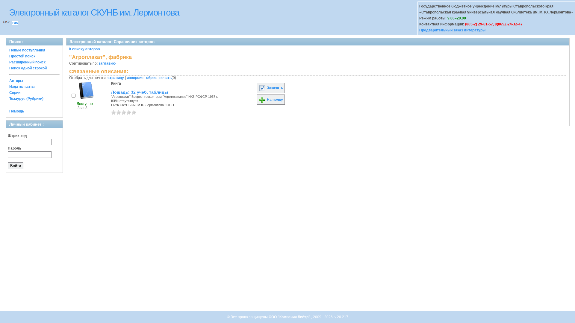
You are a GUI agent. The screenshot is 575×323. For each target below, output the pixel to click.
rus (15, 23)
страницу (116, 78)
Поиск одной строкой (28, 68)
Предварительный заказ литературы (452, 30)
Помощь (16, 111)
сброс (151, 78)
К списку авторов (84, 49)
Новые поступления (27, 50)
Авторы (16, 81)
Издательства (22, 87)
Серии (14, 93)
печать (165, 78)
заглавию (107, 63)
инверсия (135, 78)
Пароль (14, 148)
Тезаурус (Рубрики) (26, 99)
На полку (274, 99)
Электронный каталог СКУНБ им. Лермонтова (94, 12)
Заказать (274, 88)
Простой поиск (22, 56)
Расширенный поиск (27, 62)
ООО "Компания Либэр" (290, 317)
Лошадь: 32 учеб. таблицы (139, 92)
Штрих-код (17, 136)
